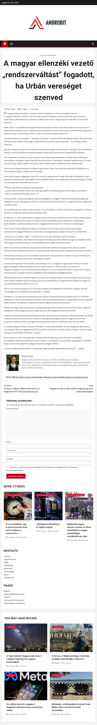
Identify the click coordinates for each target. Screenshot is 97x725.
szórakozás (9, 577)
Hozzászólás (12, 408)
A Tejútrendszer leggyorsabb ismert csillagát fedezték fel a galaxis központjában (23, 659)
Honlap (9, 459)
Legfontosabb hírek (48, 55)
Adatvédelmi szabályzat (14, 603)
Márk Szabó (11, 109)
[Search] (92, 43)
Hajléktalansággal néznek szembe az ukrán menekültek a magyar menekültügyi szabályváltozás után (79, 530)
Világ (6, 562)
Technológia (9, 571)
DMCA (7, 597)
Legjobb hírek (10, 559)
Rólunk (7, 591)
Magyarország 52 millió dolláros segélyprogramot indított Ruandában (71, 388)
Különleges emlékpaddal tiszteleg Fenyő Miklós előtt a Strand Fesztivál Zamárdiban (71, 707)
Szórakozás (57, 675)
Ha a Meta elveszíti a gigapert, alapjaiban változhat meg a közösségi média (24, 707)
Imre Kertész (22, 537)
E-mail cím (11, 450)
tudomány (8, 568)
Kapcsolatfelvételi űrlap (14, 594)
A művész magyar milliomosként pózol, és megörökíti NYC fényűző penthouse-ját (22, 388)
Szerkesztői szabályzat (14, 600)
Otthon (7, 556)
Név (8, 441)
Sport (6, 574)
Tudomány (11, 627)
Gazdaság (8, 565)
